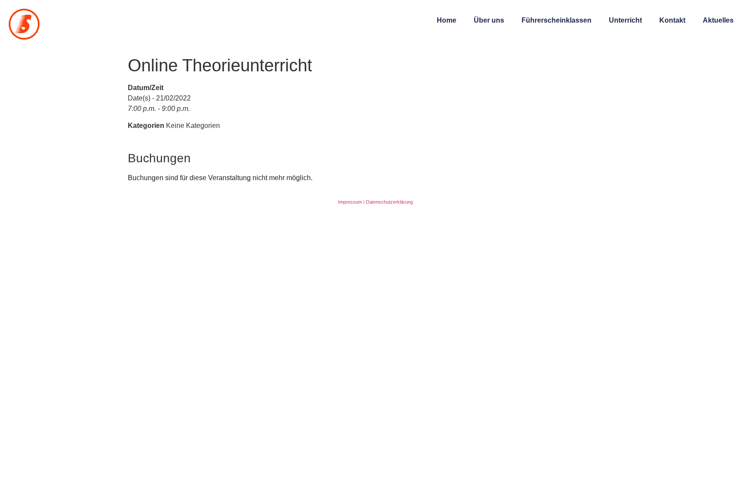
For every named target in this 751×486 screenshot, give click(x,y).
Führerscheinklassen (556, 20)
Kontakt (672, 20)
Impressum (350, 201)
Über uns (489, 20)
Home (446, 20)
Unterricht (625, 20)
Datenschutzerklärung (389, 201)
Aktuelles (718, 20)
